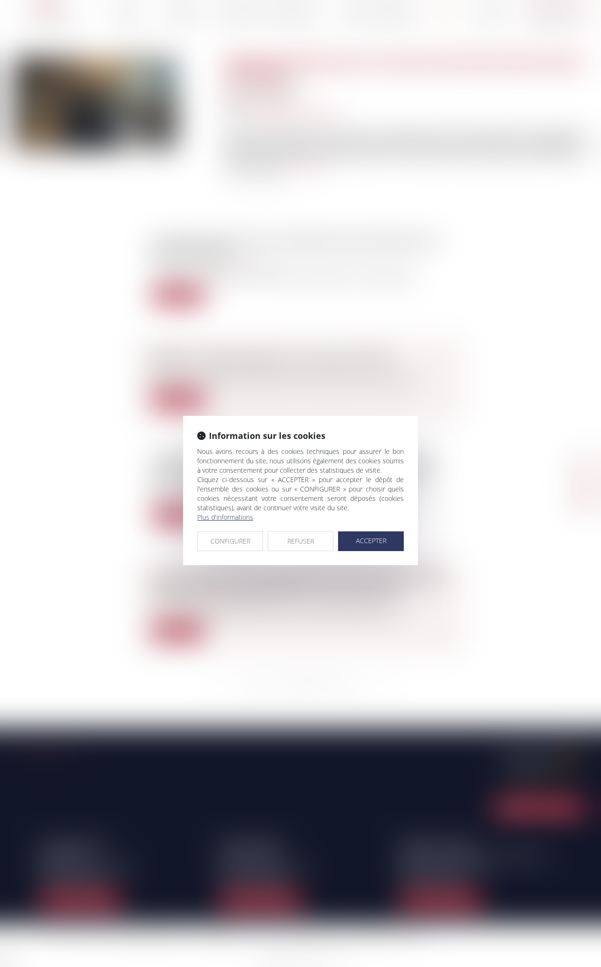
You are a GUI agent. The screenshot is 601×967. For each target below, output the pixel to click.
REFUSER (300, 541)
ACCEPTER (371, 540)
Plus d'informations (225, 517)
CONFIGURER (230, 541)
